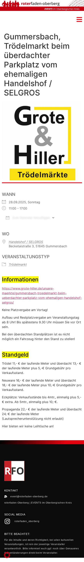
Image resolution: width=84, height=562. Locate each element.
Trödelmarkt (18, 264)
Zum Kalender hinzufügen (30, 218)
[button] (79, 19)
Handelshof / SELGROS (26, 242)
